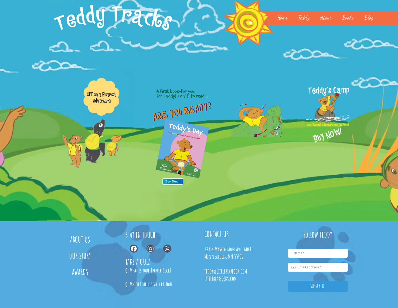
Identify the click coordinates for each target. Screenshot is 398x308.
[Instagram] (150, 248)
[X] (167, 248)
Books (348, 17)
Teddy (303, 17)
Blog (369, 17)
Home (282, 17)
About (325, 17)
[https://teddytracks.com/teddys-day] (182, 131)
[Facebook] (133, 248)
